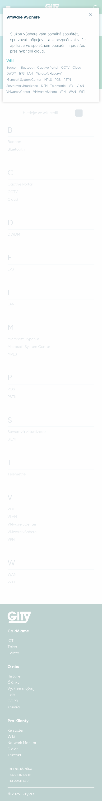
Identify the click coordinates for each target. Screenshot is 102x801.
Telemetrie (58, 86)
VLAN (80, 86)
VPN (63, 92)
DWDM (11, 73)
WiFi (82, 92)
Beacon (11, 67)
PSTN (67, 79)
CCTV (65, 67)
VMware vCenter (18, 92)
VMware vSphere (45, 92)
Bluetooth (27, 67)
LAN (30, 73)
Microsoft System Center (23, 79)
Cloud (77, 67)
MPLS (48, 79)
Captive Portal (47, 67)
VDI (71, 86)
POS (57, 79)
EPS (21, 73)
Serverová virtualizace (22, 86)
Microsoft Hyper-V (49, 73)
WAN (72, 92)
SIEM (44, 86)
